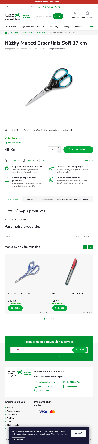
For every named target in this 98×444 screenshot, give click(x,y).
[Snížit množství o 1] (58, 151)
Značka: (88, 160)
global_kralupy (43, 390)
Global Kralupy (71, 386)
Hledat (58, 16)
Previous (85, 247)
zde (65, 434)
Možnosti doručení (15, 142)
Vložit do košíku (80, 149)
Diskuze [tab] (30, 199)
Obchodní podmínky (14, 425)
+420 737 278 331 (45, 386)
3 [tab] (49, 319)
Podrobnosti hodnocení (36, 49)
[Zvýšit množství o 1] (58, 148)
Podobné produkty (82, 199)
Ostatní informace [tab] (64, 199)
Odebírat (79, 350)
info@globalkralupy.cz (46, 382)
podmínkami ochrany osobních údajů (46, 356)
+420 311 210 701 (73, 382)
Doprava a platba (13, 411)
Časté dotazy (12, 414)
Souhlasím (78, 433)
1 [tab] (44, 319)
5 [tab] (53, 319)
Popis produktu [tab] (13, 199)
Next (90, 247)
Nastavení (18, 439)
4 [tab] (51, 319)
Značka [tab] (47, 199)
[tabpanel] (27, 284)
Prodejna (10, 418)
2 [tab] (46, 319)
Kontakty (8, 7)
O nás (9, 421)
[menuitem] (12, 26)
